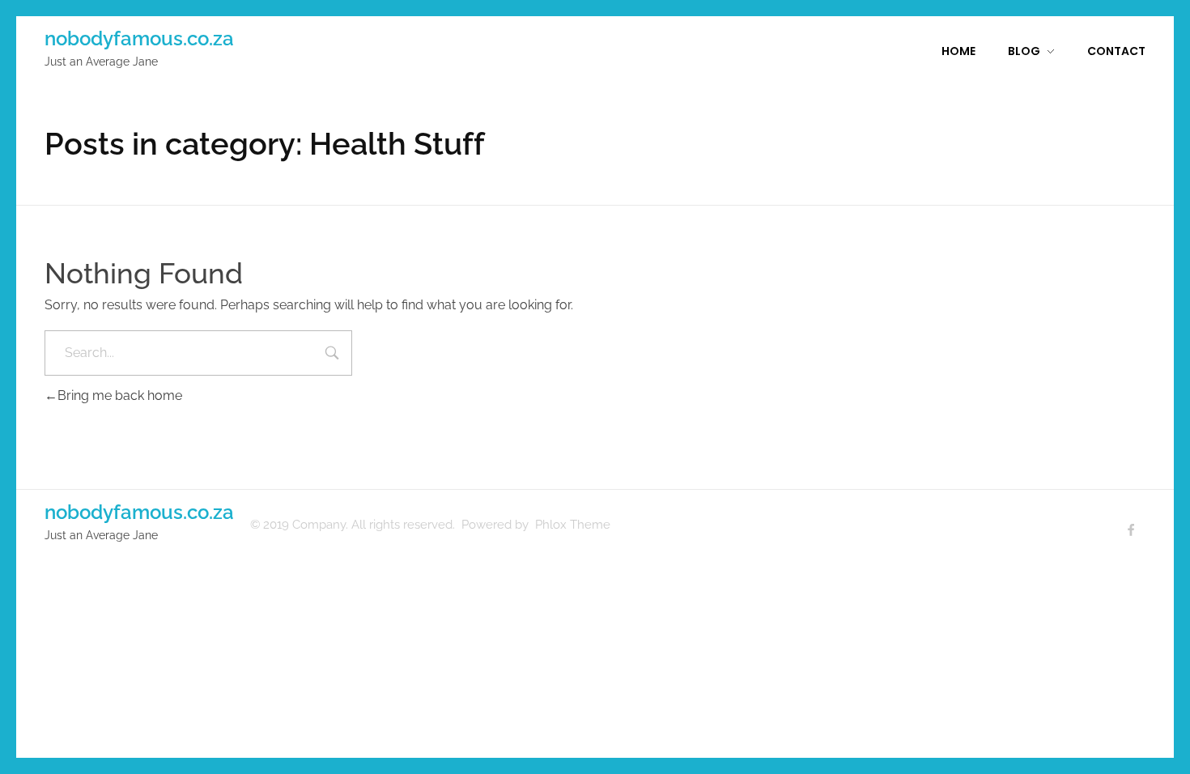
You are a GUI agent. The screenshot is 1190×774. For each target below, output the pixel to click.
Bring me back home (119, 395)
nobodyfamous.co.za (139, 38)
